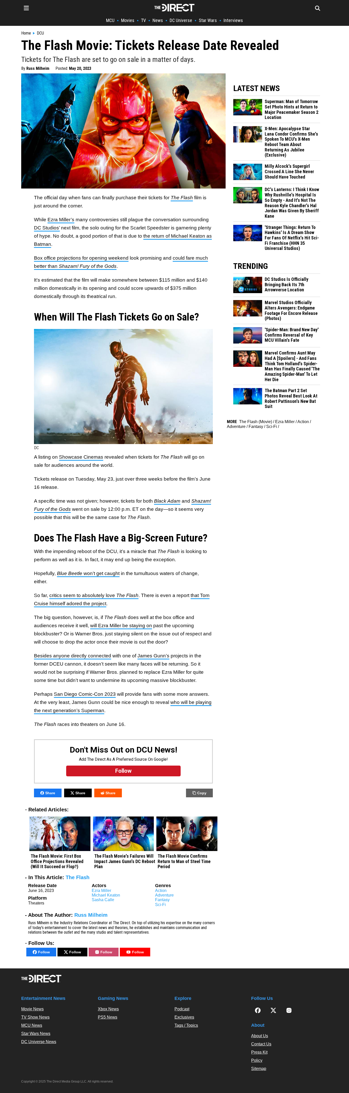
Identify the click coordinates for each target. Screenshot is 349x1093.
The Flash (77, 877)
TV (143, 20)
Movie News (32, 1009)
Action (161, 890)
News (158, 20)
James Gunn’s (153, 655)
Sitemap (258, 1068)
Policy (256, 1060)
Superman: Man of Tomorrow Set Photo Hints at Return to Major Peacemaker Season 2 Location (291, 109)
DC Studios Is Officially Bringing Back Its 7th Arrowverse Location (286, 284)
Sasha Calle (103, 900)
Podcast (182, 1009)
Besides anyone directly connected (72, 655)
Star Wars (208, 20)
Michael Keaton (106, 895)
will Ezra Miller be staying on (121, 625)
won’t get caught (88, 573)
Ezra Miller (101, 890)
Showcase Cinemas (81, 457)
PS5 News (107, 1017)
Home (26, 33)
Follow (44, 952)
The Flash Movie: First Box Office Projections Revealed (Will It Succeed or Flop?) (57, 861)
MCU (110, 20)
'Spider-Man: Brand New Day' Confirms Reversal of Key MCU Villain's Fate (292, 335)
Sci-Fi (160, 904)
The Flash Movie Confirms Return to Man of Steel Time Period (184, 861)
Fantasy (162, 900)
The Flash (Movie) (255, 421)
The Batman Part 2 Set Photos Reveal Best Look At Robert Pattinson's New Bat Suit (291, 398)
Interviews (233, 20)
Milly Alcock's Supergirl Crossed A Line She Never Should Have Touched (289, 171)
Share (50, 793)
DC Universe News (38, 1042)
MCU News (31, 1025)
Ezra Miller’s (61, 219)
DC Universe (181, 20)
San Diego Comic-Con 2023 (85, 694)
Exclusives (184, 1017)
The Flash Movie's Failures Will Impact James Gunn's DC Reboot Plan (124, 861)
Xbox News (108, 1009)
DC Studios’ (47, 227)
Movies (127, 20)
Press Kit (259, 1052)
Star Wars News (35, 1033)
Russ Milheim (37, 68)
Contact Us (261, 1044)
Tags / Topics (186, 1025)
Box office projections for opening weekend (81, 258)
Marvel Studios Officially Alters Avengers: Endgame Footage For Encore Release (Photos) (291, 310)
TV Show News (35, 1017)
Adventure (164, 895)
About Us (259, 1036)
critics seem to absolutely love (93, 595)
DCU (40, 33)
